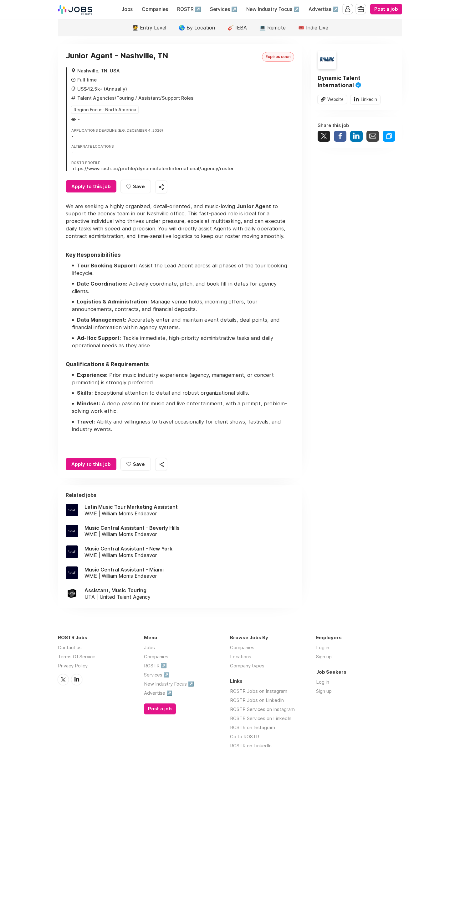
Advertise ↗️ (324, 9)
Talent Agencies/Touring (105, 98)
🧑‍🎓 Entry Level (149, 27)
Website (335, 99)
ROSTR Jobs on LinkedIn (257, 700)
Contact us (70, 647)
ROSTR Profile (85, 163)
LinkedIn (76, 679)
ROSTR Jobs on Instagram (258, 691)
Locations (240, 657)
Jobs (127, 9)
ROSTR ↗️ (189, 9)
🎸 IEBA (237, 27)
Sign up (324, 657)
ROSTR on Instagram (252, 727)
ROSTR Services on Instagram (262, 709)
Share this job (161, 187)
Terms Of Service (76, 657)
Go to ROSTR (244, 736)
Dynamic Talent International (339, 81)
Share (340, 136)
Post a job (386, 9)
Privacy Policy (73, 666)
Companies (155, 9)
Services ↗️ (223, 9)
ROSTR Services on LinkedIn (260, 718)
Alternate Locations (92, 147)
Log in (322, 647)
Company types (247, 666)
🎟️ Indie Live (313, 27)
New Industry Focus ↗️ (272, 9)
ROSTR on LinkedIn (251, 746)
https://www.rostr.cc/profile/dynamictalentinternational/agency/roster (152, 168)
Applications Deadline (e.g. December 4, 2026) (117, 131)
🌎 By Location (197, 27)
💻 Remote (272, 27)
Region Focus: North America (105, 109)
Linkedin (369, 99)
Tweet (324, 136)
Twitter (63, 679)
